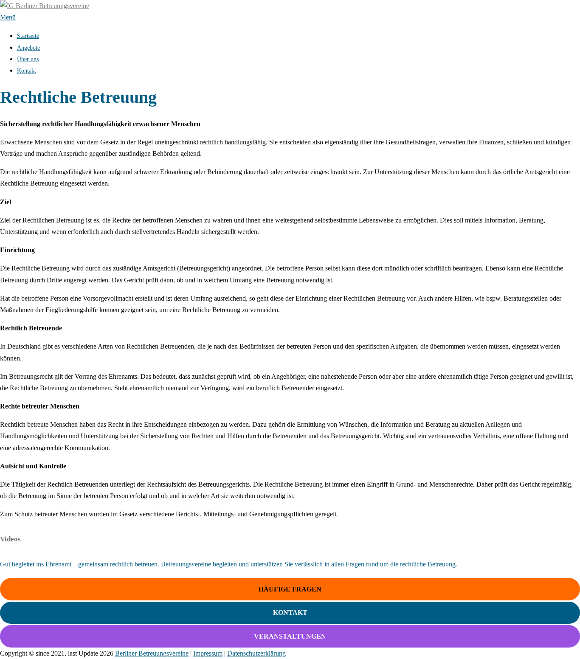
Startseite (28, 36)
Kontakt (26, 71)
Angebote (28, 48)
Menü (8, 17)
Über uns (28, 59)
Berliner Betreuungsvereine (152, 653)
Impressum (207, 653)
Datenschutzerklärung (256, 653)
